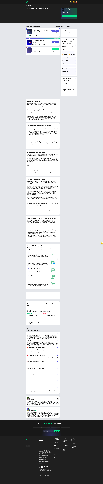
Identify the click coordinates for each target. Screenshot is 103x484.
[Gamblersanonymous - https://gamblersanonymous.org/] (43, 457)
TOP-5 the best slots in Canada (67, 85)
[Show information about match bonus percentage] (68, 65)
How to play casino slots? (66, 80)
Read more (58, 13)
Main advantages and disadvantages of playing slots (68, 92)
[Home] (26, 5)
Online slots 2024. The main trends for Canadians (68, 87)
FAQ (63, 94)
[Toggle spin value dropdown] (75, 68)
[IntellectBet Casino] (43, 42)
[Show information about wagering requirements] (65, 63)
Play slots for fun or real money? (67, 83)
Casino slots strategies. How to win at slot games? (68, 90)
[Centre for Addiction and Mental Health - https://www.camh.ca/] (40, 463)
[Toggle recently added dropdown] (75, 71)
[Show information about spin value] (67, 68)
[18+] (39, 455)
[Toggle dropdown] (75, 57)
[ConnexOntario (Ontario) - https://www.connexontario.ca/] (42, 459)
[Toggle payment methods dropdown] (75, 74)
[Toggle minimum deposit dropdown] (75, 60)
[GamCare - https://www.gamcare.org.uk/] (40, 457)
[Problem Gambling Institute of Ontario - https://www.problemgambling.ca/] (44, 461)
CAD (51, 198)
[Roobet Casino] (43, 51)
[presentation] (51, 431)
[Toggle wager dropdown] (75, 63)
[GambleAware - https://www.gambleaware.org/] (44, 455)
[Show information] (67, 57)
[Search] (68, 2)
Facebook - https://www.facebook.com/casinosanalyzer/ (27, 446)
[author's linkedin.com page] (58, 399)
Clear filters (74, 39)
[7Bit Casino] (69, 13)
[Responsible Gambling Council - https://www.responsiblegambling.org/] (46, 457)
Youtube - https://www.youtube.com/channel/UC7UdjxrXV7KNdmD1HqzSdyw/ (29, 446)
